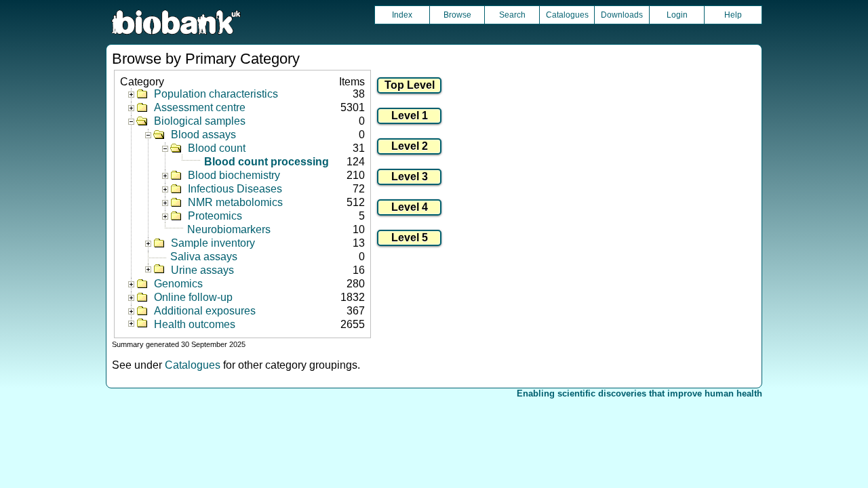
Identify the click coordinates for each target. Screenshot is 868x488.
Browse (457, 15)
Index (402, 15)
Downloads (622, 15)
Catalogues (567, 15)
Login (677, 15)
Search (512, 15)
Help (733, 15)
